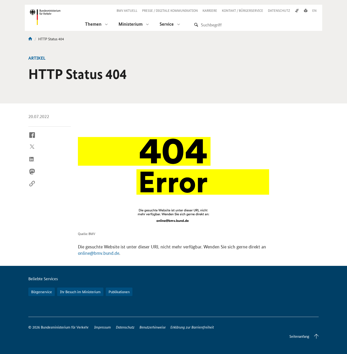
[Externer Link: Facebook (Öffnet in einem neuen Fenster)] (32, 138)
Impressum (102, 327)
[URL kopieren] (32, 187)
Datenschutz (125, 327)
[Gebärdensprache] (297, 10)
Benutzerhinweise (153, 327)
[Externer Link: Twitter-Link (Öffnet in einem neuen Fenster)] (32, 151)
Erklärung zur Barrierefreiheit (192, 327)
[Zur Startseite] (30, 38)
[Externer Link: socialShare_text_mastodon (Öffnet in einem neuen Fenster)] (32, 175)
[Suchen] (196, 25)
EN (314, 10)
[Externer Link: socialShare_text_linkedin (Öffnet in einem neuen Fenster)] (32, 163)
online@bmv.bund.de (98, 253)
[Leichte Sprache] (306, 10)
